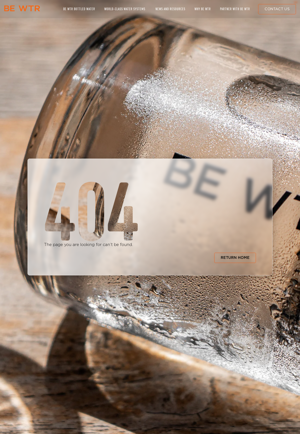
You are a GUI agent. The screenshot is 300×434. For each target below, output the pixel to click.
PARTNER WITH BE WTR (235, 9)
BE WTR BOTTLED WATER (79, 9)
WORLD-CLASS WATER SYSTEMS (124, 9)
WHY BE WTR (202, 9)
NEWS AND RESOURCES (170, 9)
